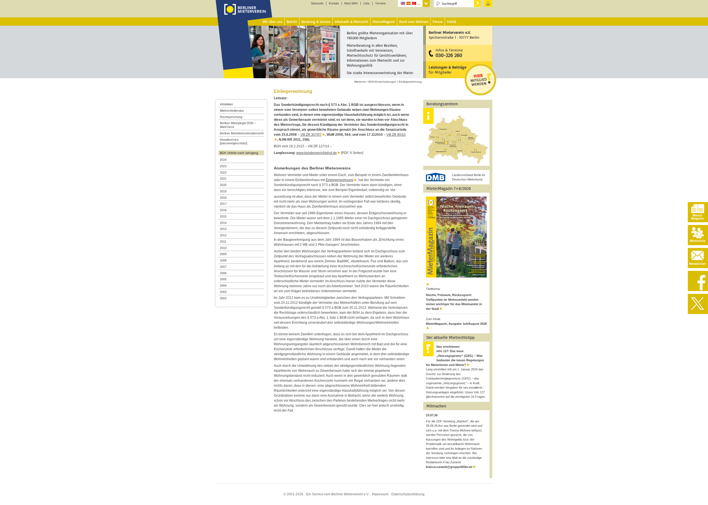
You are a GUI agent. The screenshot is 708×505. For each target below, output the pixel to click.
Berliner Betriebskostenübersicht (242, 133)
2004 (223, 285)
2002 (223, 298)
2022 (223, 172)
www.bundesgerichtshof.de (316, 153)
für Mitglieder (447, 69)
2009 (223, 254)
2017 (223, 203)
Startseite (317, 3)
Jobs (366, 3)
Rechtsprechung (231, 117)
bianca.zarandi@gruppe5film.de (449, 467)
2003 (223, 292)
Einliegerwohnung (339, 180)
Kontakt (334, 3)
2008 (223, 260)
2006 (223, 273)
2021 (223, 178)
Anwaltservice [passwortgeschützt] (233, 141)
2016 (223, 210)
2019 (223, 191)
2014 (223, 222)
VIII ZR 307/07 (311, 135)
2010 (223, 248)
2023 (223, 166)
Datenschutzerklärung (408, 494)
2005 (223, 279)
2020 (223, 185)
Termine (380, 3)
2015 (223, 216)
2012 (223, 235)
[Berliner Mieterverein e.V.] (244, 15)
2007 (223, 266)
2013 (223, 229)
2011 (223, 241)
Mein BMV (351, 3)
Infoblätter (226, 104)
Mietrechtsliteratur (232, 110)
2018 (223, 197)
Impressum (380, 494)
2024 (223, 159)
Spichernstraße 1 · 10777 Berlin (454, 35)
